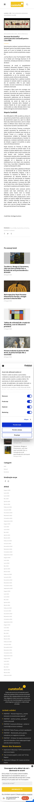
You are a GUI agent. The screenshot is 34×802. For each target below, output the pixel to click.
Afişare (26, 419)
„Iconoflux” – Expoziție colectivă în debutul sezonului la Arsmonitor (22, 439)
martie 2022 (7, 639)
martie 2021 (7, 672)
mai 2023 (6, 599)
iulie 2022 (6, 627)
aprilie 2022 (7, 636)
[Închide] (31, 798)
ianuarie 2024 (7, 577)
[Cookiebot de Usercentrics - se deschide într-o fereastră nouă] (24, 366)
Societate (6, 472)
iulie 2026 (6, 493)
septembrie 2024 (8, 554)
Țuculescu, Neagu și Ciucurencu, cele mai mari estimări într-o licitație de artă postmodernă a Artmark (16, 269)
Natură (6, 469)
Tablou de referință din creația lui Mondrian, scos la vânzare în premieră (17, 324)
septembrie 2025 (8, 521)
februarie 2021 (8, 675)
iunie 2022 (6, 630)
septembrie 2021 (8, 655)
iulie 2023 (6, 594)
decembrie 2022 (8, 613)
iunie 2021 (6, 664)
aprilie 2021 (7, 669)
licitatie (26, 228)
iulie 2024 (6, 560)
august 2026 (7, 490)
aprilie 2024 (7, 568)
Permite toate (17, 424)
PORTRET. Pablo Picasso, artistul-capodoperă (17, 730)
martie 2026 (7, 504)
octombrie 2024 (8, 552)
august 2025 (7, 524)
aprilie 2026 (7, 501)
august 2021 (7, 658)
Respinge (17, 435)
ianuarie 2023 (7, 610)
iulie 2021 (6, 661)
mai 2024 (6, 566)
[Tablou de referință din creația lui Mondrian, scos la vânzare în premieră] (17, 314)
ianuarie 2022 (7, 644)
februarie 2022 (8, 641)
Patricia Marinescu (23, 33)
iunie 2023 (6, 596)
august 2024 (7, 557)
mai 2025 (6, 532)
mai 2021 (6, 667)
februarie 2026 (8, 507)
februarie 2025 (8, 540)
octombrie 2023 (8, 585)
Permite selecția (17, 430)
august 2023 (7, 591)
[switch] (29, 401)
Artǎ (10, 13)
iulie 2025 (6, 526)
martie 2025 (7, 538)
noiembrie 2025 (8, 515)
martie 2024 (7, 571)
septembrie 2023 (8, 588)
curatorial (6, 13)
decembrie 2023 (8, 580)
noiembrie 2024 (8, 549)
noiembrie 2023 (8, 582)
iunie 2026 (6, 496)
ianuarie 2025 (7, 543)
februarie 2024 (8, 574)
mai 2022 (6, 633)
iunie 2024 (6, 563)
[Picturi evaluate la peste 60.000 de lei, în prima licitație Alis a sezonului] (17, 342)
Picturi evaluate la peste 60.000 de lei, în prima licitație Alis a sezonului (16, 352)
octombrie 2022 (8, 619)
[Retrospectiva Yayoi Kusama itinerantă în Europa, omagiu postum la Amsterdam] (17, 286)
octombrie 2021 (8, 653)
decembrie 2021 (8, 647)
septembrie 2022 (8, 622)
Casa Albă (13, 228)
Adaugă (24, 798)
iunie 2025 (6, 529)
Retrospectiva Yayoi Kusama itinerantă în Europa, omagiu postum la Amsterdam (15, 296)
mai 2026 (6, 498)
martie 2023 (7, 605)
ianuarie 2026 (7, 510)
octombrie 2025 (8, 518)
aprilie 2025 (7, 535)
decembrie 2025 (8, 512)
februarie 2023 (8, 608)
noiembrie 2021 (8, 650)
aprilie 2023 (7, 602)
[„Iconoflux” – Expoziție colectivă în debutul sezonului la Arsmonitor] (8, 440)
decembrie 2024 (8, 546)
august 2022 (7, 625)
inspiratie (20, 228)
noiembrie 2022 (8, 616)
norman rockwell (9, 230)
